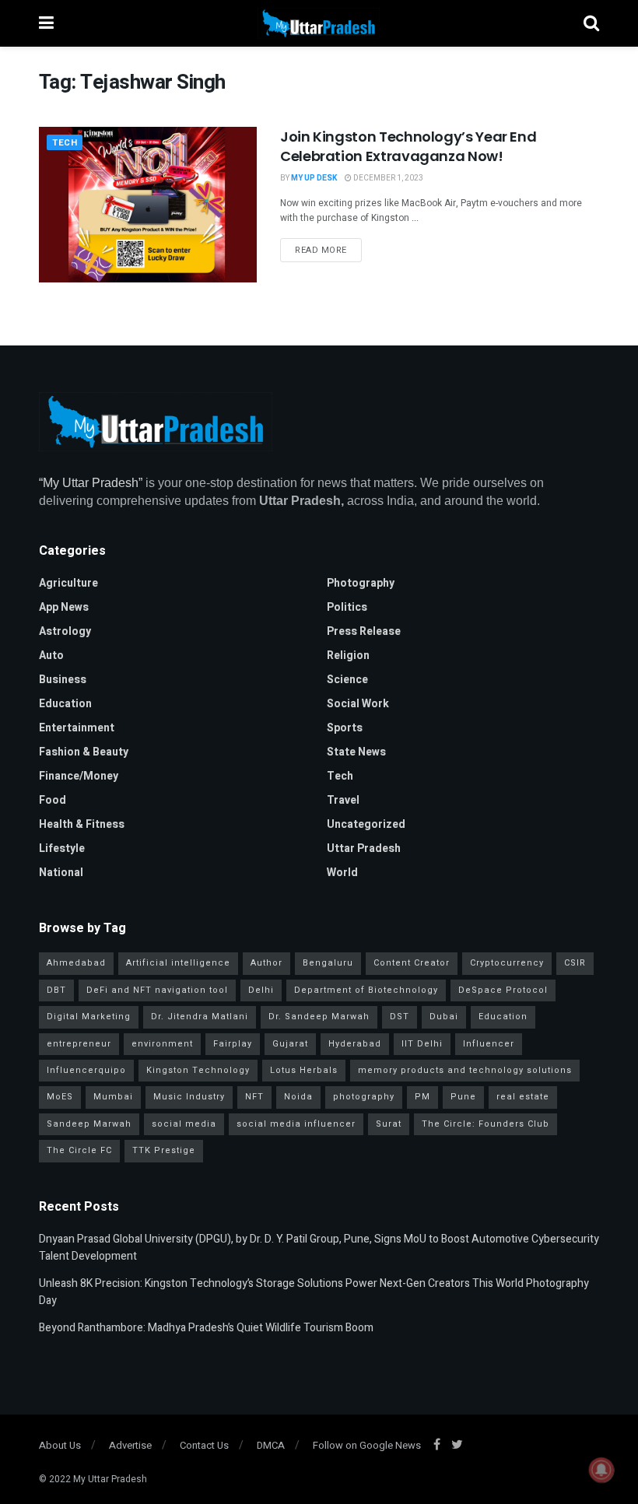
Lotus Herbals (304, 1070)
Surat (388, 1124)
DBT (56, 990)
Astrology (65, 631)
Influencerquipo (86, 1070)
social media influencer (296, 1124)
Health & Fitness (81, 824)
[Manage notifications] (601, 1469)
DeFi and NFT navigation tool (157, 990)
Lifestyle (62, 848)
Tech (64, 142)
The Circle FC (79, 1150)
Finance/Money (78, 776)
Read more (321, 250)
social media (184, 1124)
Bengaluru (328, 962)
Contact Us (204, 1445)
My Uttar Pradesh (110, 1479)
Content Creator (411, 962)
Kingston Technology (198, 1070)
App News (64, 607)
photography (363, 1096)
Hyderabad (354, 1043)
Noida (298, 1096)
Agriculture (68, 583)
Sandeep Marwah (89, 1124)
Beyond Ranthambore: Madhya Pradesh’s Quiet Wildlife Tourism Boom (206, 1328)
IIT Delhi (422, 1043)
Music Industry (189, 1096)
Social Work (358, 704)
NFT (254, 1096)
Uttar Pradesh (364, 848)
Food (52, 800)
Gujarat (290, 1043)
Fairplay (232, 1043)
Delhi (261, 990)
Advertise (130, 1445)
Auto (51, 655)
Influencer (488, 1043)
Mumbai (113, 1096)
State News (356, 752)
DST (399, 1016)
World (342, 872)
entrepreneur (79, 1043)
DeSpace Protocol (503, 990)
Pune (463, 1096)
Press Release (364, 631)
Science (347, 679)
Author (266, 962)
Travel (343, 800)
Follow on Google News (367, 1445)
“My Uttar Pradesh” (90, 482)
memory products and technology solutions (465, 1070)
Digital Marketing (89, 1016)
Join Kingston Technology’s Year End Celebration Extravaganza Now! (408, 146)
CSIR (575, 962)
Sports (345, 728)
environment (162, 1043)
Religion (348, 655)
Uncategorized (366, 824)
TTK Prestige (163, 1150)
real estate (522, 1096)
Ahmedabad (76, 962)
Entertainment (76, 728)
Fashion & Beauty (83, 752)
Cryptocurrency (507, 962)
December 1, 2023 (387, 178)
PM (422, 1096)
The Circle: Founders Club (485, 1124)
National (61, 872)
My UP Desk (314, 178)
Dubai (443, 1016)
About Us (60, 1445)
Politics (347, 607)
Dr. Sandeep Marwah (319, 1016)
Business (62, 679)
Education (65, 704)
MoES (60, 1096)
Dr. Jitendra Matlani (199, 1016)
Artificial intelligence (178, 962)
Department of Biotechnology (366, 990)
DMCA (271, 1445)
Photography (360, 583)
